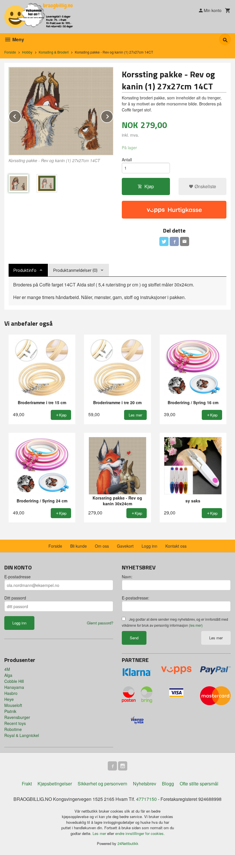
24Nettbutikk (127, 843)
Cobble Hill (14, 681)
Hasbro (10, 693)
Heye (9, 699)
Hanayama (14, 687)
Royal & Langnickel (21, 735)
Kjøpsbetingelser (55, 783)
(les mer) (196, 625)
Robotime (13, 729)
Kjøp (149, 186)
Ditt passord (15, 598)
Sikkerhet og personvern (102, 783)
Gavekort (125, 546)
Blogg (168, 783)
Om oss (102, 546)
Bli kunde (78, 546)
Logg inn (149, 546)
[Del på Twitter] (164, 241)
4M (7, 669)
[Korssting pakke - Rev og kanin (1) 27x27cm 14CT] (61, 111)
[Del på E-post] (184, 241)
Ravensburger (17, 717)
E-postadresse (17, 576)
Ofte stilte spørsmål (199, 783)
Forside (10, 52)
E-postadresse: (135, 598)
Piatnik (10, 711)
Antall (127, 159)
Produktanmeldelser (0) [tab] (75, 270)
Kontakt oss (176, 546)
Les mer (216, 637)
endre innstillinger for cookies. (140, 833)
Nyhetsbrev (144, 783)
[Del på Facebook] (174, 241)
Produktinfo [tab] (24, 270)
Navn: (127, 576)
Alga (8, 675)
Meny (17, 39)
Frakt (27, 783)
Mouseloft (13, 705)
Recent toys (15, 723)
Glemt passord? (100, 623)
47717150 (146, 799)
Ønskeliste (204, 186)
